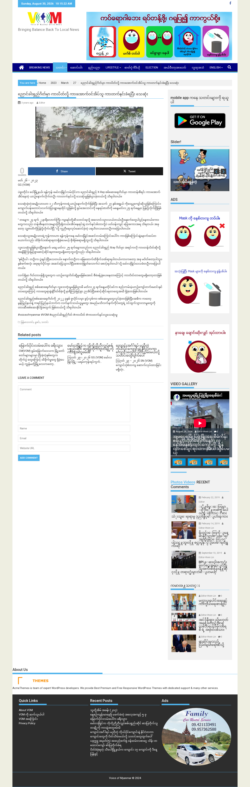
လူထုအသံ (198, 67)
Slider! (176, 142)
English (215, 67)
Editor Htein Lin (204, 431)
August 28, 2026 (184, 431)
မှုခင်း (37, 322)
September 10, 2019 (212, 553)
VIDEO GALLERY (184, 384)
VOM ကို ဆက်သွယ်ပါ (31, 714)
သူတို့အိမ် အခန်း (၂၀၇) (103, 710)
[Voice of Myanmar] (21, 67)
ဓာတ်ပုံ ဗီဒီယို (132, 67)
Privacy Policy (27, 723)
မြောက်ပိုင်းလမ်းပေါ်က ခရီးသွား (108, 719)
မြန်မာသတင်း (27, 322)
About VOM (26, 710)
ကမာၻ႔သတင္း (185, 585)
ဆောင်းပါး (76, 67)
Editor (42, 103)
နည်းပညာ (94, 67)
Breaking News (39, 67)
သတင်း (60, 67)
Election (152, 67)
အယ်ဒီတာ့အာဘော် (175, 67)
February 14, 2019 (211, 523)
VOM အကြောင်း (28, 719)
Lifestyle (112, 67)
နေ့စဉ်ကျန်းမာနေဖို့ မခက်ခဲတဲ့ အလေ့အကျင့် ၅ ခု (118, 714)
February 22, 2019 (211, 497)
